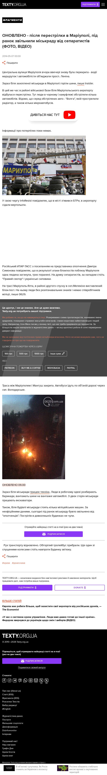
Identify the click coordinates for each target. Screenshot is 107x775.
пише (80, 83)
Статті (5, 694)
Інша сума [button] (55, 353)
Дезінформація (10, 726)
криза (7, 563)
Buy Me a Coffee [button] (30, 368)
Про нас (6, 690)
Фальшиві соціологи (12, 723)
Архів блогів (8, 752)
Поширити (12, 62)
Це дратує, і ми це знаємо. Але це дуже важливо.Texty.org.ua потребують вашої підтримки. (31, 309)
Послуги (6, 719)
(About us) (16, 690)
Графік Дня (7, 748)
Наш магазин (9, 744)
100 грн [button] (8, 353)
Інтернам (6, 734)
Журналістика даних (12, 716)
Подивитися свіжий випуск (32, 667)
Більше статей (11, 600)
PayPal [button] (71, 368)
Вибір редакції (9, 705)
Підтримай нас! (9, 741)
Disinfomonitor (9, 730)
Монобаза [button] (53, 368)
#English (6, 709)
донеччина (19, 563)
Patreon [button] (9, 368)
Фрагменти (8, 698)
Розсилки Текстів (11, 701)
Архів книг (7, 755)
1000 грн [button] (38, 353)
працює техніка (39, 492)
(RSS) (11, 694)
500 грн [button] (23, 353)
